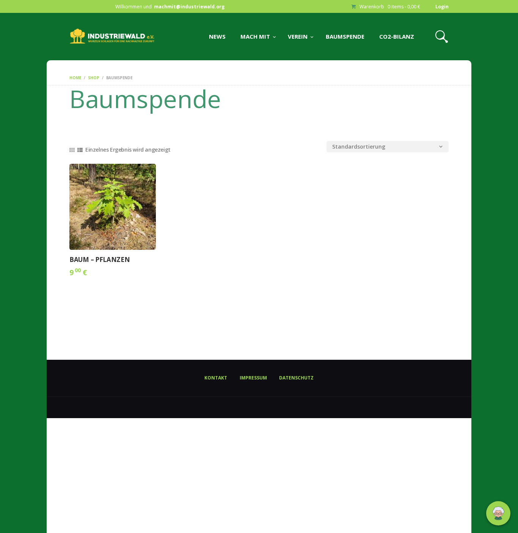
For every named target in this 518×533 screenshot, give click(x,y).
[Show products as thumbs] (72, 150)
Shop (93, 77)
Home (75, 77)
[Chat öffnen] (498, 513)
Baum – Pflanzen (99, 260)
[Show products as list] (80, 150)
